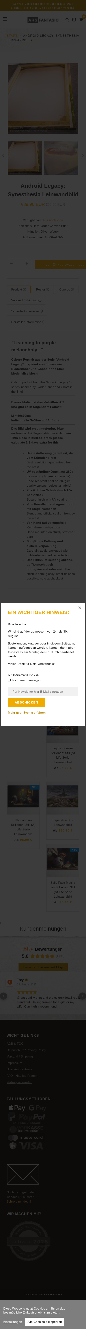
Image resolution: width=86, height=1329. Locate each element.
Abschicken (26, 702)
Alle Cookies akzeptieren (45, 1321)
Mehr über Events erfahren (27, 712)
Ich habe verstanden (23, 674)
